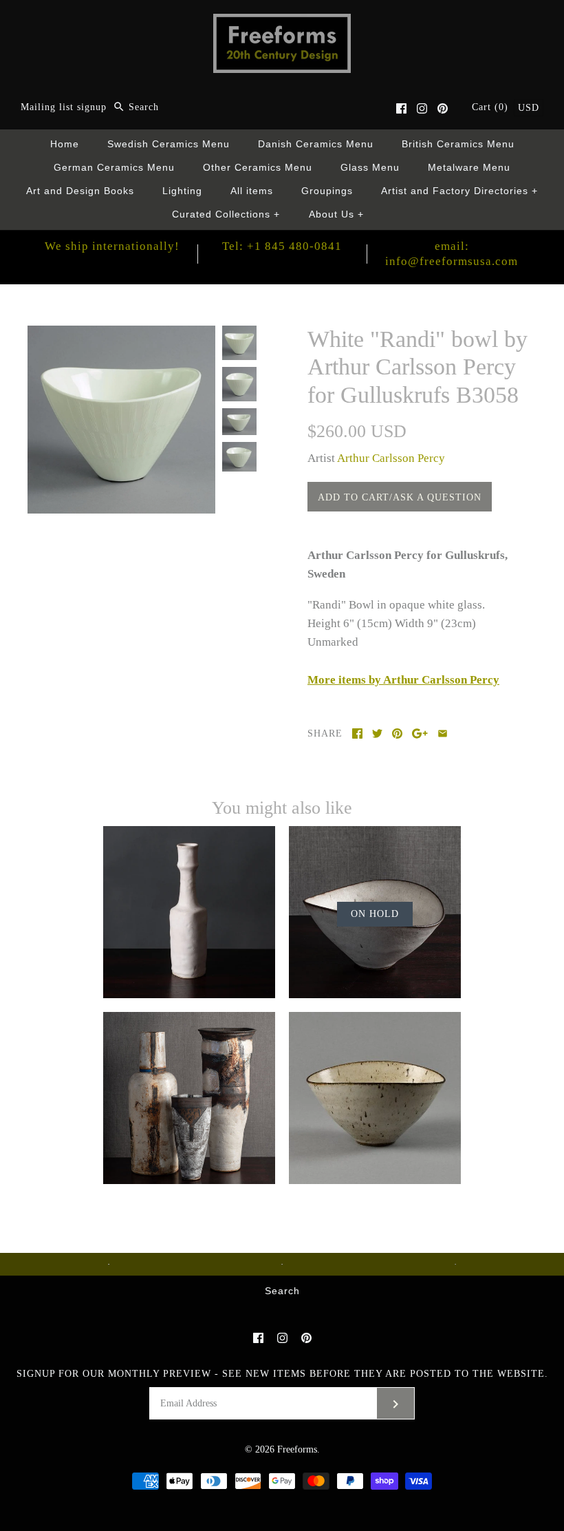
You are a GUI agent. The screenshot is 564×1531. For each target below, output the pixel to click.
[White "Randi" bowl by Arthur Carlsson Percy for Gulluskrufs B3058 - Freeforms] (121, 334)
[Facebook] (401, 108)
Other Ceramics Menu (257, 167)
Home (64, 144)
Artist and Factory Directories (460, 191)
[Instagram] (422, 108)
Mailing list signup (64, 107)
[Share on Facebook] (357, 733)
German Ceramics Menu (114, 167)
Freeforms (297, 1449)
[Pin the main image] (397, 733)
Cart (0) (492, 107)
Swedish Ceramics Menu (168, 144)
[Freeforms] (282, 23)
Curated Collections (226, 214)
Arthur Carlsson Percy (391, 458)
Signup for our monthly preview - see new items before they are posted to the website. (282, 1374)
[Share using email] (442, 733)
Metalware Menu (469, 167)
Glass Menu (370, 167)
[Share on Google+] (420, 733)
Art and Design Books (80, 191)
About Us (337, 214)
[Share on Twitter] (377, 733)
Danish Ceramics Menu (315, 144)
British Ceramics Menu (458, 144)
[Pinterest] (442, 108)
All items (251, 191)
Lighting (182, 191)
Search (282, 1291)
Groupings (327, 191)
